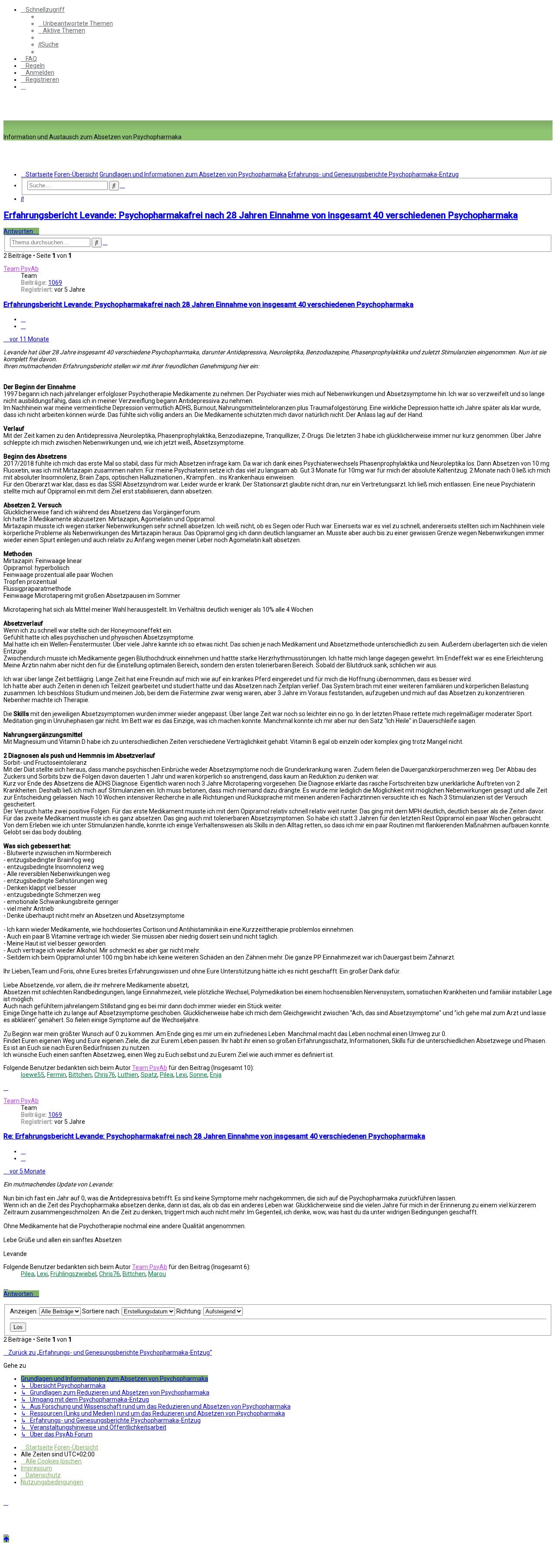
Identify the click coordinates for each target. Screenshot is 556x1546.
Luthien (128, 1074)
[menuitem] (75, 23)
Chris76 (104, 1074)
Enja (216, 1074)
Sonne (198, 1074)
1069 (55, 282)
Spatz (149, 1074)
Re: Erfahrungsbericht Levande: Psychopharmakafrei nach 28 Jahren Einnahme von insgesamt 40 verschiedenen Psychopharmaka (214, 1136)
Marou (157, 1273)
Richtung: (189, 1311)
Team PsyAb (21, 268)
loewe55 (32, 1074)
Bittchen (80, 1074)
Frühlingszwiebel (73, 1273)
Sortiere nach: (102, 1311)
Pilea (166, 1074)
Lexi (181, 1074)
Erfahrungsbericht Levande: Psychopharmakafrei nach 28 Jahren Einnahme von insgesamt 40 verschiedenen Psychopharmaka (260, 215)
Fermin (56, 1074)
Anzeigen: (24, 1311)
